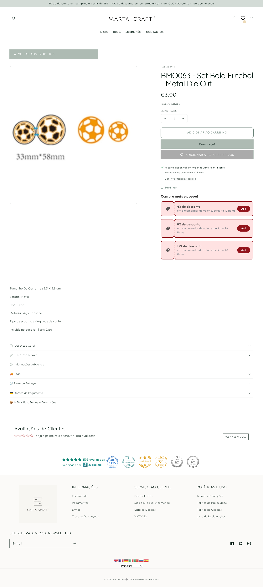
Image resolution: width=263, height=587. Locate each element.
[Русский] (141, 560)
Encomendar (80, 496)
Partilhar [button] (171, 187)
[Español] (146, 560)
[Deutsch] (126, 560)
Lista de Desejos (145, 509)
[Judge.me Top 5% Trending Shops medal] (193, 462)
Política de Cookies (209, 509)
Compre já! (207, 144)
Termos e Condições (210, 496)
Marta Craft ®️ (120, 579)
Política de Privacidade (212, 502)
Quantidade (169, 110)
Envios (76, 509)
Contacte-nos (143, 496)
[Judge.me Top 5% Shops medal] (177, 462)
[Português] (136, 560)
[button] (14, 18)
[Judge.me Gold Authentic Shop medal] (145, 462)
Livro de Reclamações (211, 516)
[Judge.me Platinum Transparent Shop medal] (128, 462)
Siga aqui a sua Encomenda (152, 502)
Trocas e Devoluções (85, 516)
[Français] (121, 560)
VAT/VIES (140, 516)
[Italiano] (131, 560)
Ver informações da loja (180, 178)
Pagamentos (80, 502)
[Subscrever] (74, 543)
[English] (116, 560)
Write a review (235, 437)
